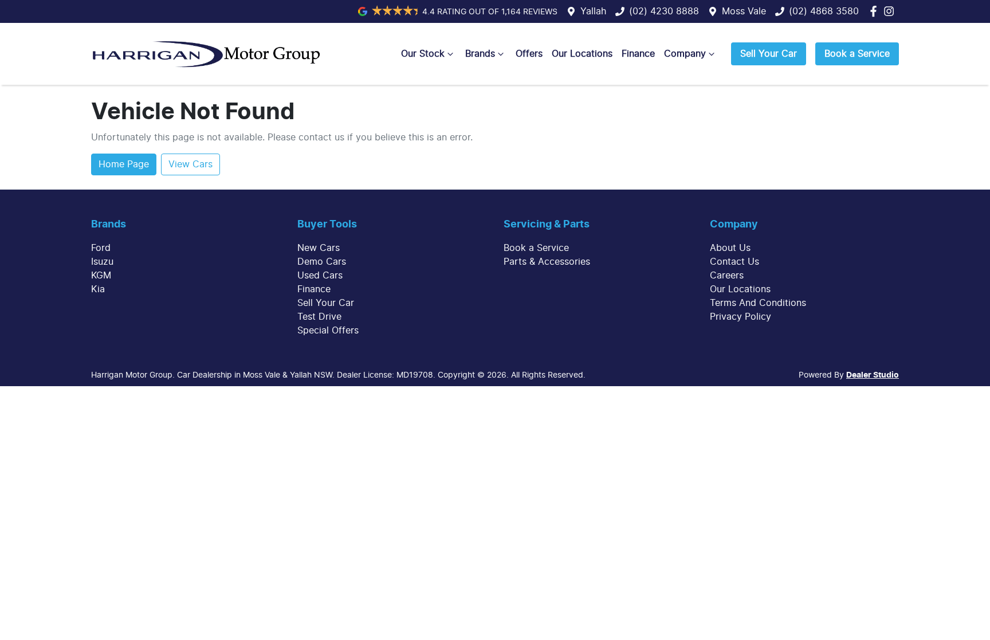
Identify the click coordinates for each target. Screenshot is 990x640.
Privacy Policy (740, 316)
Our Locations (582, 53)
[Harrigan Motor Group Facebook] (875, 11)
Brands (480, 53)
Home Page (124, 164)
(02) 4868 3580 (824, 11)
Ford (101, 248)
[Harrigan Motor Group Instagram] (891, 11)
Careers (727, 275)
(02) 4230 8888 (664, 11)
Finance (638, 53)
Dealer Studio (872, 375)
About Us (730, 248)
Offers (529, 53)
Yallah (593, 11)
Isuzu (102, 261)
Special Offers (328, 330)
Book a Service (857, 53)
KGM (101, 275)
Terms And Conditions (758, 303)
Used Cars (320, 275)
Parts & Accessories (547, 261)
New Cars (318, 248)
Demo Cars (321, 261)
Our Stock (423, 53)
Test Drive (319, 316)
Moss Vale (744, 11)
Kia (98, 289)
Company (685, 53)
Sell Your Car (768, 53)
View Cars (190, 164)
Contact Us (734, 261)
